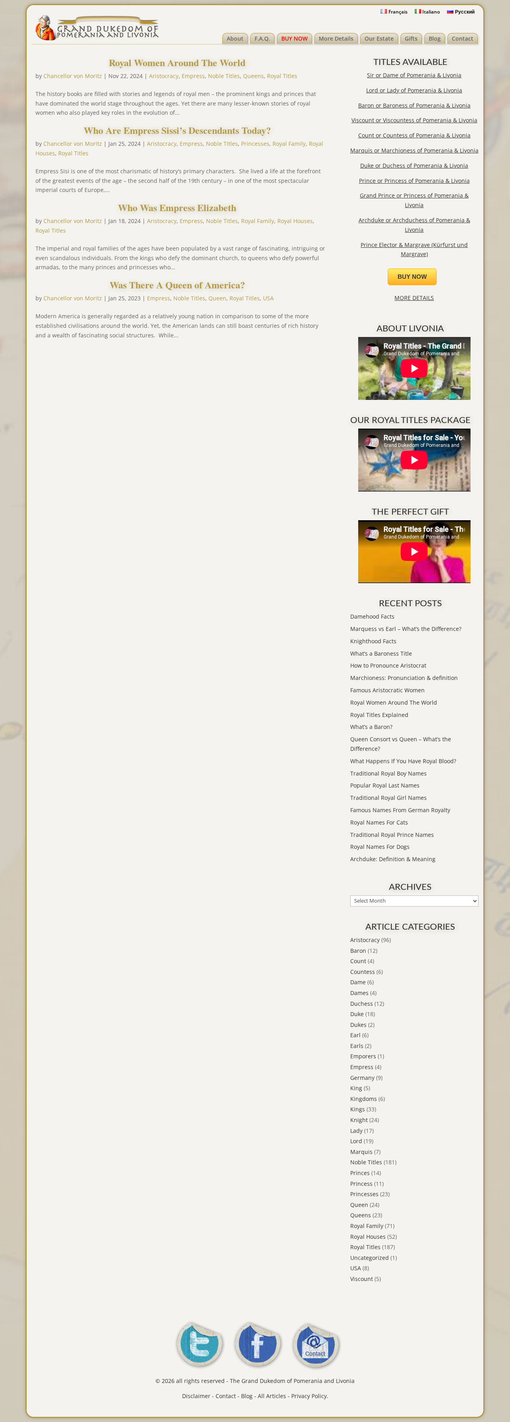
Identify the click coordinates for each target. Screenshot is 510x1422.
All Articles (272, 1396)
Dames (359, 993)
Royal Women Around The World (177, 62)
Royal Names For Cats (379, 822)
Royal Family (289, 143)
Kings (357, 1109)
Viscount (361, 1279)
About (235, 38)
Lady (356, 1130)
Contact (462, 38)
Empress (193, 76)
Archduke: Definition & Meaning (392, 859)
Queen (217, 298)
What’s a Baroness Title (381, 653)
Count (358, 961)
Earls (356, 1046)
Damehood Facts (372, 616)
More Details (336, 38)
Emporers (363, 1056)
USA (268, 298)
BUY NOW (294, 38)
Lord (356, 1141)
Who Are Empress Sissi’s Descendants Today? (177, 130)
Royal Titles (282, 76)
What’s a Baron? (371, 727)
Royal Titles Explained (379, 715)
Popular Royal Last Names (385, 785)
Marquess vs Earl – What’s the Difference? (405, 629)
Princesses (255, 143)
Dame (358, 982)
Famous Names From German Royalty (400, 810)
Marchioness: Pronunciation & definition (404, 678)
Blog (435, 38)
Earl (355, 1035)
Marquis (361, 1152)
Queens (253, 76)
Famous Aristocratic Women (387, 690)
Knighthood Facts (373, 641)
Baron (358, 950)
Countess (362, 971)
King (356, 1088)
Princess (361, 1183)
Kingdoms (363, 1099)
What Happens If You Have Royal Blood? (403, 761)
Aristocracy (163, 76)
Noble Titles (224, 76)
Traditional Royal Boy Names (388, 773)
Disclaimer (196, 1396)
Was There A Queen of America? (177, 285)
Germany (362, 1077)
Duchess (361, 1003)
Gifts (411, 38)
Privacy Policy (309, 1396)
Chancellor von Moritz (72, 76)
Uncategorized (369, 1257)
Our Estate (379, 38)
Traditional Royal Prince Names (392, 834)
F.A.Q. (262, 38)
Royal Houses (295, 221)
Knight (359, 1120)
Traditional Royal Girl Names (388, 797)
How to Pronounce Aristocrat (388, 665)
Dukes (358, 1024)
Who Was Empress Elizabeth (177, 207)
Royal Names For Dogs (380, 846)
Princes (360, 1173)
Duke (357, 1014)
